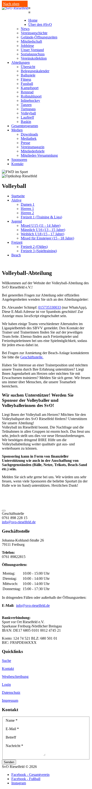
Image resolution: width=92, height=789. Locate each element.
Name (11, 720)
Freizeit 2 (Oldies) (34, 247)
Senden (9, 762)
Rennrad (27, 92)
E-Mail (12, 729)
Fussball (27, 84)
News (25, 29)
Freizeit (16, 242)
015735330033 (49, 307)
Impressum (10, 700)
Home (33, 20)
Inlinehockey (30, 100)
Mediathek (29, 138)
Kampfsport (29, 88)
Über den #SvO (40, 25)
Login (6, 685)
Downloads (29, 134)
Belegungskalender (35, 71)
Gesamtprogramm (24, 126)
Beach (16, 255)
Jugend (16, 221)
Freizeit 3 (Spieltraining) (39, 251)
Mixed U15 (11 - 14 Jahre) (40, 226)
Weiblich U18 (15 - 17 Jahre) (42, 234)
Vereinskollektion (34, 58)
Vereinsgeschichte (34, 33)
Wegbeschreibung (15, 677)
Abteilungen (20, 62)
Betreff (11, 737)
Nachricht (14, 746)
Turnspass (28, 109)
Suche (6, 661)
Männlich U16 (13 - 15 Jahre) (43, 230)
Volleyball (28, 113)
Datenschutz (11, 692)
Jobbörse (27, 46)
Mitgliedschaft (31, 41)
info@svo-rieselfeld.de (19, 522)
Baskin (26, 122)
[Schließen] (4, 510)
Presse (25, 143)
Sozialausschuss (33, 54)
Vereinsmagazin (32, 147)
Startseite (18, 196)
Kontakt (17, 164)
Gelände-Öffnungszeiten (39, 37)
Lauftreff (27, 117)
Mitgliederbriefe (33, 151)
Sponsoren (19, 160)
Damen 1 (27, 204)
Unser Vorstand (32, 50)
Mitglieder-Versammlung (39, 155)
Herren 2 (27, 213)
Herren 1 (27, 209)
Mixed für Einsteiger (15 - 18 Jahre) (47, 238)
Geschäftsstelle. (31, 357)
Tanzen (26, 105)
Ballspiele (28, 75)
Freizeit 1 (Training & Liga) (41, 217)
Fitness (26, 79)
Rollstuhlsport (31, 96)
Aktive (16, 200)
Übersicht (28, 67)
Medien (17, 130)
